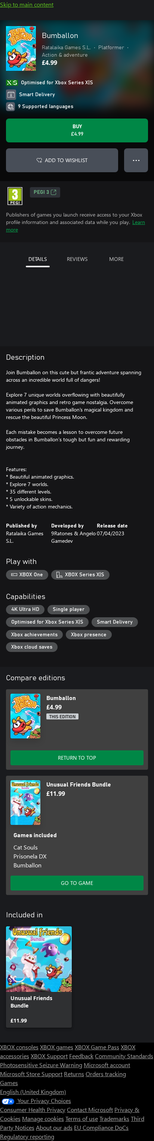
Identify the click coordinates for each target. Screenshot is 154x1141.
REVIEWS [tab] (77, 258)
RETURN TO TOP (77, 757)
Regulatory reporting (27, 1136)
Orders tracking (106, 1074)
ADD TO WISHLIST (66, 160)
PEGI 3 (41, 192)
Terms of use (81, 1118)
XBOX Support (49, 1056)
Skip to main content (26, 4)
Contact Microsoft (90, 1109)
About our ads (54, 1127)
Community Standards (124, 1056)
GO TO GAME (77, 882)
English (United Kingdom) (33, 1092)
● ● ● (136, 160)
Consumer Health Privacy (32, 1109)
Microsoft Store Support (31, 1074)
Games (9, 1083)
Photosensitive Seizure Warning (41, 1065)
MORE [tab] (116, 258)
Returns (74, 1074)
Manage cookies (43, 1118)
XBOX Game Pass (97, 1047)
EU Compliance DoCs (101, 1127)
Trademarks (114, 1118)
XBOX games (56, 1047)
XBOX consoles (19, 1047)
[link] (39, 977)
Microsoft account (107, 1065)
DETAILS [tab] (37, 258)
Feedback (81, 1056)
